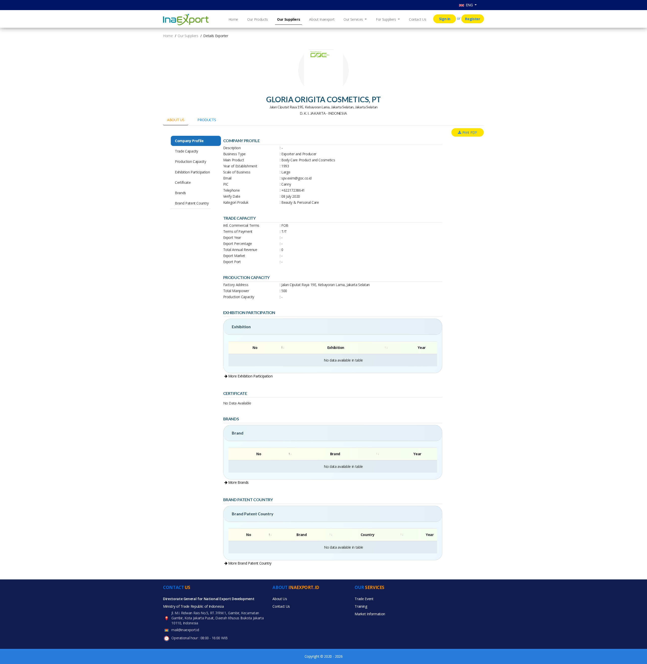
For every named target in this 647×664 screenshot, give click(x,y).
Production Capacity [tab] (190, 161)
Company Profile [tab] (189, 140)
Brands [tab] (180, 192)
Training (361, 606)
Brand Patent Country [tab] (192, 203)
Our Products (257, 19)
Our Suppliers (288, 19)
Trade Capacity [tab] (186, 151)
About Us (279, 598)
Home (233, 19)
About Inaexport (321, 19)
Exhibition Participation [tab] (192, 172)
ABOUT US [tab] (175, 119)
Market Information (370, 613)
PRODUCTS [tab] (206, 119)
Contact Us (417, 19)
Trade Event (364, 598)
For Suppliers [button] (386, 19)
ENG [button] (469, 5)
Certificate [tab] (183, 182)
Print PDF (469, 132)
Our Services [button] (353, 19)
